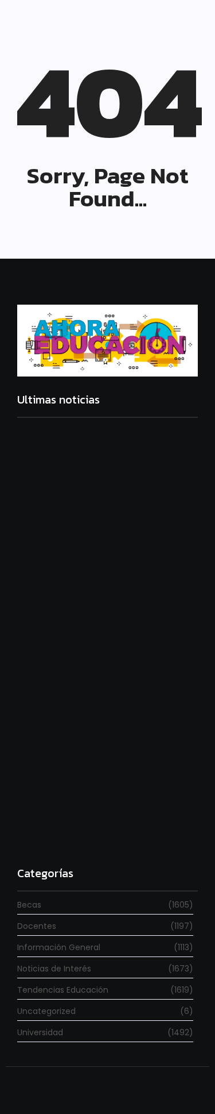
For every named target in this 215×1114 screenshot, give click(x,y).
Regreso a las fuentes (62, 832)
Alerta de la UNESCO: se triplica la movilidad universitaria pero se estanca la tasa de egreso (105, 693)
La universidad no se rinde (72, 539)
